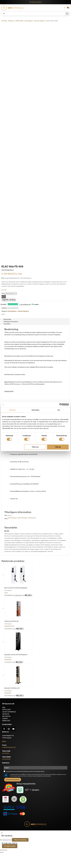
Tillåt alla (58, 447)
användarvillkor (47, 776)
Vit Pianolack (32, 518)
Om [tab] (59, 410)
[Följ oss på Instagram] (9, 729)
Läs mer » (4, 290)
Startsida (4, 21)
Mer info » (28, 595)
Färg (3, 293)
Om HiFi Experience (9, 712)
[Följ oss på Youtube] (13, 729)
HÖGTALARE (19, 21)
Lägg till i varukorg (8, 300)
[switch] (26, 439)
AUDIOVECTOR (9, 626)
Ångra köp (6, 720)
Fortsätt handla (9, 846)
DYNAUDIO (7, 659)
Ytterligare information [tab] (11, 321)
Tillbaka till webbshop (20, 840)
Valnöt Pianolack (22, 518)
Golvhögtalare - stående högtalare (35, 21)
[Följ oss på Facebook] (4, 729)
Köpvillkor (6, 709)
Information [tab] (35, 410)
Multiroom (6, 716)
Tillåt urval (35, 447)
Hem (3, 707)
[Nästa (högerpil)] (2, 852)
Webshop (11, 21)
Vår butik (5, 714)
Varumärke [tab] (7, 324)
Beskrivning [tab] (7, 319)
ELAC (3, 314)
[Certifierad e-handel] (23, 799)
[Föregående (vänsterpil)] (0, 852)
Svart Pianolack (12, 518)
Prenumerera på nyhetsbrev (12, 779)
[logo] (12, 7)
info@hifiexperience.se (9, 747)
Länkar (5, 718)
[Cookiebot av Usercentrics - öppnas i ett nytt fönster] (61, 404)
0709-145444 (6, 759)
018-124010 (5, 753)
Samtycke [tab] (12, 410)
